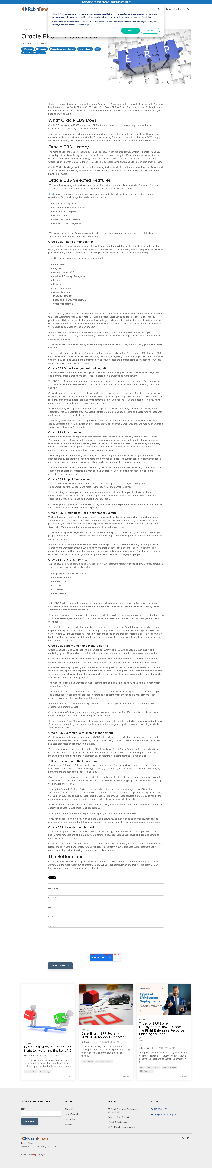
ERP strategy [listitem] (45, 1072)
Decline (150, 31)
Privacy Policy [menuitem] (27, 1143)
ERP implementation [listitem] (104, 1061)
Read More (68, 1077)
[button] (183, 1138)
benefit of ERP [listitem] (30, 1072)
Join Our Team (164, 9)
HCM (97, 49)
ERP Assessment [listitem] (169, 1067)
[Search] (188, 9)
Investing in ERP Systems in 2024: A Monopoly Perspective (104, 1035)
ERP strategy (28, 49)
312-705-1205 (160, 1109)
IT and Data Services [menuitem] (117, 1122)
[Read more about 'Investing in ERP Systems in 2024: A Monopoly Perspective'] (106, 1004)
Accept (130, 31)
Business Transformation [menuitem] (119, 1117)
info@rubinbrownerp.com (165, 1114)
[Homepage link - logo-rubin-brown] (34, 1139)
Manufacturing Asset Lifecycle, (62, 49)
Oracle (51, 194)
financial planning (85, 49)
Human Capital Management (34, 53)
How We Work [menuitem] (71, 1114)
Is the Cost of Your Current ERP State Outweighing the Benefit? (47, 1049)
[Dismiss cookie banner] (159, 9)
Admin (146, 1048)
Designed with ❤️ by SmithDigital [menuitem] (33, 1155)
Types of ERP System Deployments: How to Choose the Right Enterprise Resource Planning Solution (161, 1028)
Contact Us (180, 9)
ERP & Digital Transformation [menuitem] (121, 1127)
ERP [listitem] (142, 1067)
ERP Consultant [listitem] (146, 1071)
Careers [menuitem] (68, 1124)
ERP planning (41, 49)
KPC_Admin (26, 43)
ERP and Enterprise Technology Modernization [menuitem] (123, 1110)
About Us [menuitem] (69, 1109)
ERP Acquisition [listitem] (153, 1067)
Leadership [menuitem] (70, 1119)
